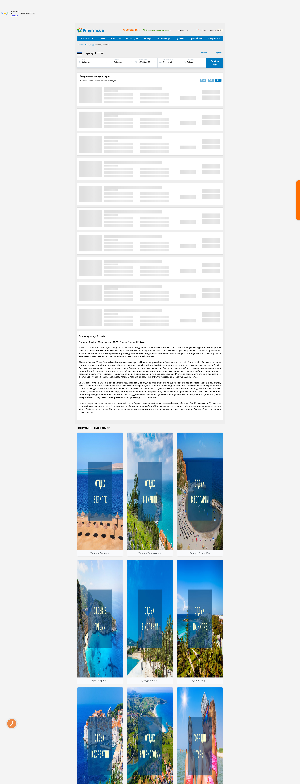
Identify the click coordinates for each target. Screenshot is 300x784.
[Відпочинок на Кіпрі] (200, 618)
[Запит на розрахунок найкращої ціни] (298, 200)
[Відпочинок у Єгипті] (100, 491)
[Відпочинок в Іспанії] (150, 618)
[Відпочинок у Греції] (100, 618)
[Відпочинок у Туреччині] (150, 491)
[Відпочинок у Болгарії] (200, 491)
